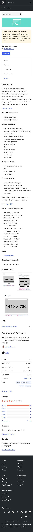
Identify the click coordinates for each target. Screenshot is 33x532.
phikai (7, 353)
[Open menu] (30, 2)
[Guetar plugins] (20, 14)
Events (19, 479)
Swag (20, 485)
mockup (28, 382)
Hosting (4, 467)
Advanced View (7, 391)
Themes (20, 464)
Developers (5, 482)
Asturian (8, 508)
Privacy (4, 470)
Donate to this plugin (8, 450)
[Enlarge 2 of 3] (29, 275)
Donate (20, 482)
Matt (4, 494)
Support (6, 78)
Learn (3, 476)
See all (29, 421)
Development (8, 74)
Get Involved (21, 476)
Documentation (7, 108)
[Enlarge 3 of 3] (29, 294)
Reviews (6, 65)
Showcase (20, 461)
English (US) (27, 378)
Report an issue (9, 255)
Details (6, 60)
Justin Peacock (9, 49)
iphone (23, 382)
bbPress (5, 497)
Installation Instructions (9, 326)
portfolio (21, 386)
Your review (5, 421)
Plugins (19, 467)
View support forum (8, 434)
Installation (7, 69)
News (3, 464)
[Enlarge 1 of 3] (13, 275)
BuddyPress (6, 500)
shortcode (28, 386)
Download (6, 53)
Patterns (20, 470)
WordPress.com (8, 491)
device (18, 382)
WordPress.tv (7, 485)
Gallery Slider (9, 204)
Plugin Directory (6, 8)
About (4, 461)
